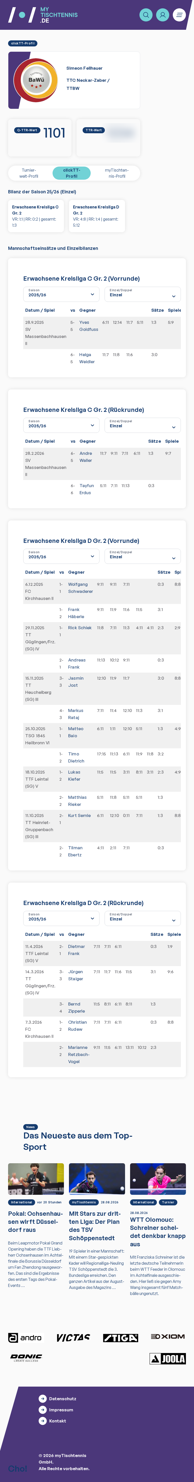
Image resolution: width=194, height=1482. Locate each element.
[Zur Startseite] (43, 15)
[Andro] (26, 1338)
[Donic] (26, 1358)
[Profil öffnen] (162, 14)
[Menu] (179, 14)
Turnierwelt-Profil (28, 173)
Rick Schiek (80, 627)
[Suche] (146, 14)
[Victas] (73, 1338)
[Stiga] (120, 1338)
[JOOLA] (168, 1358)
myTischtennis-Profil (117, 173)
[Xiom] (168, 1337)
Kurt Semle (79, 815)
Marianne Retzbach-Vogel (79, 1054)
